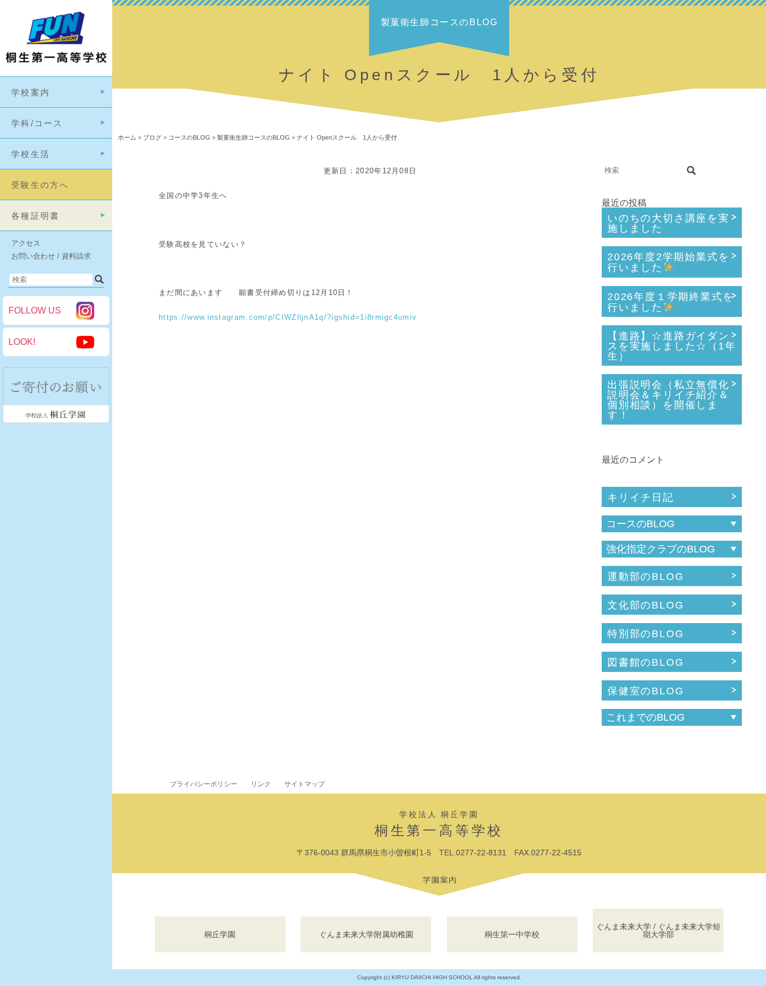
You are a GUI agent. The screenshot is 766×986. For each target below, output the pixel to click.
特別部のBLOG (645, 633)
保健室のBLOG (645, 691)
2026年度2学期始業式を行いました (668, 262)
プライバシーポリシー (203, 784)
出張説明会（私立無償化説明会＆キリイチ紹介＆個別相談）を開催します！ (668, 400)
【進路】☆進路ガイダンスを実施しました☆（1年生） (671, 346)
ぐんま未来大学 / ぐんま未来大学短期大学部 (658, 930)
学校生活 (30, 154)
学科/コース (37, 123)
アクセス (25, 243)
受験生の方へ (40, 185)
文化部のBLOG (645, 605)
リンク (261, 784)
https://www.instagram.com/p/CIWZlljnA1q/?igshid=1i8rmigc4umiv (288, 317)
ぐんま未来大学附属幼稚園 (366, 934)
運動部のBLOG (645, 576)
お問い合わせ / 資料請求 (51, 256)
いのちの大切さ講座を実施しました (668, 223)
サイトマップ (304, 784)
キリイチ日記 (640, 497)
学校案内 (30, 92)
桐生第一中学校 (511, 934)
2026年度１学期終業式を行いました (670, 302)
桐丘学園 (220, 934)
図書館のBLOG (645, 662)
